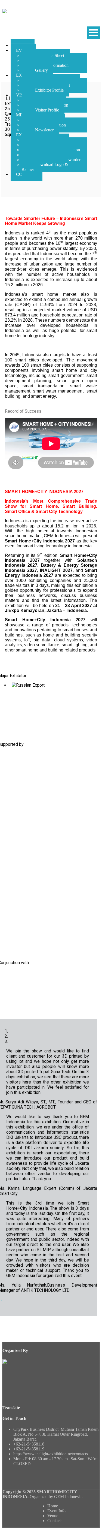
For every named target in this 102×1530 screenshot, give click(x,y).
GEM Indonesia (68, 1496)
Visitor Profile (47, 110)
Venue (52, 1515)
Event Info (56, 1510)
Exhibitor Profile (49, 90)
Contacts (54, 1520)
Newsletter (44, 130)
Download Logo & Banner (44, 167)
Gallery (41, 70)
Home (52, 1506)
